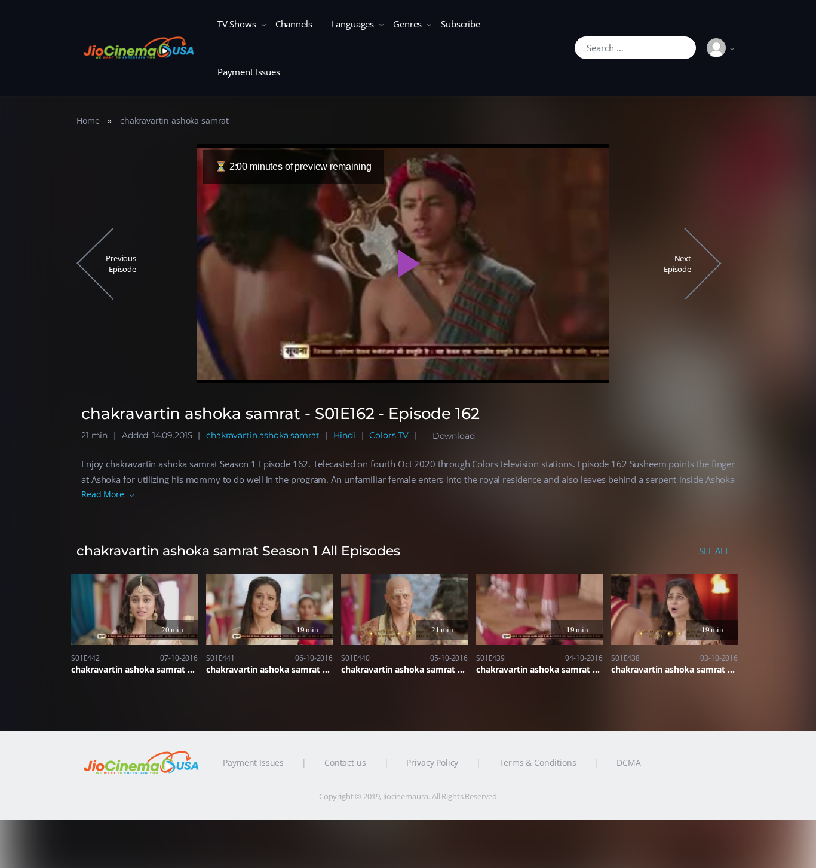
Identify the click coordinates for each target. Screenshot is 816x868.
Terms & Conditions (537, 762)
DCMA (628, 762)
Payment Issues (248, 72)
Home (87, 120)
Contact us (345, 762)
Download (453, 435)
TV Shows (236, 24)
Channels (293, 24)
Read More (102, 494)
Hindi (344, 435)
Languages (353, 24)
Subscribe (460, 24)
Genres (407, 24)
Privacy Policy (432, 762)
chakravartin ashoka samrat (174, 120)
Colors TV (389, 435)
